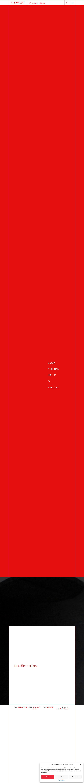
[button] (81, 764)
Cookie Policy (61, 780)
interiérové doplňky (62, 709)
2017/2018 (50, 707)
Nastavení (75, 777)
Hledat (67, 2)
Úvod (51, 362)
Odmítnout (61, 777)
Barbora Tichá (22, 707)
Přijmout (48, 777)
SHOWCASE (18, 2)
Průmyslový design (37, 2)
